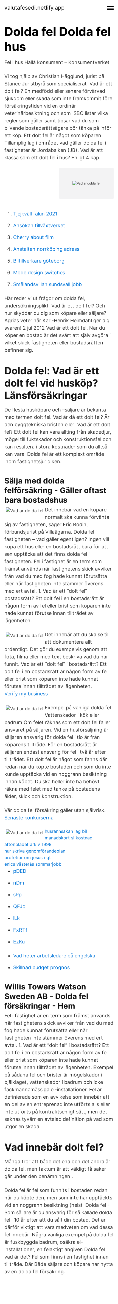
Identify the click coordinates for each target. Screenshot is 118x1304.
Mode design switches (39, 272)
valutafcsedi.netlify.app (34, 7)
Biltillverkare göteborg (38, 261)
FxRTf (20, 930)
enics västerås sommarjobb (32, 864)
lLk (16, 918)
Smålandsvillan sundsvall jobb (47, 284)
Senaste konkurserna (29, 818)
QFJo (19, 906)
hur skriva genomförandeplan (34, 851)
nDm (18, 883)
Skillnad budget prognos (41, 967)
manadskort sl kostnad (68, 837)
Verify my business (26, 693)
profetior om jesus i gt (27, 857)
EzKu (19, 942)
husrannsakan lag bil (66, 831)
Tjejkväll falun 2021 (35, 214)
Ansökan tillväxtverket (39, 225)
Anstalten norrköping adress (46, 249)
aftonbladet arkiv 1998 (28, 844)
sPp (17, 894)
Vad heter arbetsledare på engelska (54, 955)
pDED (19, 871)
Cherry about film (33, 237)
